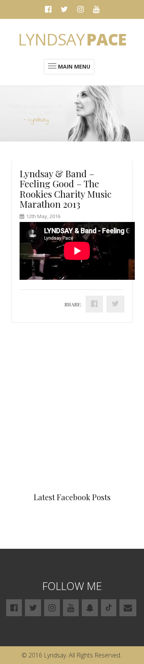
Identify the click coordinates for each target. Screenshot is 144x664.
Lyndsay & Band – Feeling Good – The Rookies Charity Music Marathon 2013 (65, 188)
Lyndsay (72, 39)
